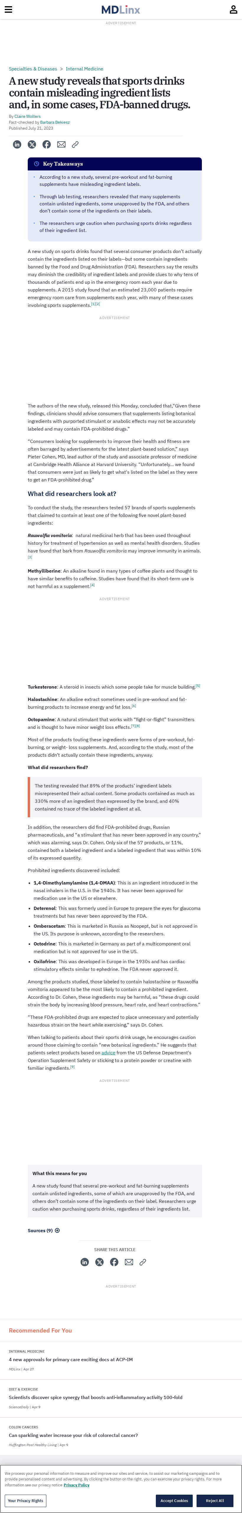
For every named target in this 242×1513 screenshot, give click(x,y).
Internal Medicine (84, 69)
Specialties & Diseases (33, 69)
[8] (137, 726)
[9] (72, 1066)
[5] (198, 685)
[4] (92, 585)
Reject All (215, 1500)
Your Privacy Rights (25, 1500)
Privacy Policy (76, 1485)
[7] (133, 726)
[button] (75, 144)
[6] (134, 705)
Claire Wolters (27, 116)
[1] (93, 304)
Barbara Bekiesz (55, 122)
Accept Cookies (174, 1500)
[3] (30, 557)
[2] (98, 304)
